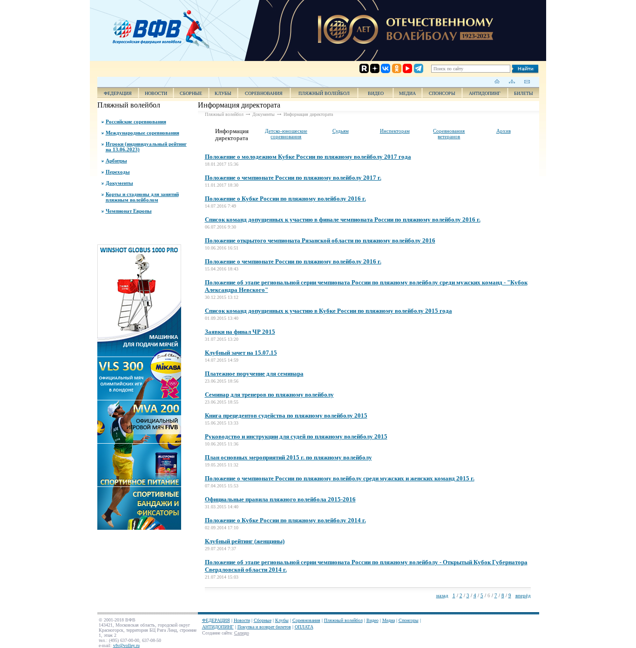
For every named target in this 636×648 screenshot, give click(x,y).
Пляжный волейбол (324, 93)
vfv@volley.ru (126, 645)
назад (442, 595)
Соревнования (264, 93)
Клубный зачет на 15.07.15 (241, 352)
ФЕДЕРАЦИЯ (118, 93)
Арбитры (116, 160)
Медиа (407, 93)
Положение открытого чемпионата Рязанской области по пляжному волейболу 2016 (320, 240)
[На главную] (497, 81)
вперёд (523, 595)
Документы (119, 183)
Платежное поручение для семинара (254, 373)
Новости (156, 93)
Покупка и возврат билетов (264, 626)
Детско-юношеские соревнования (286, 133)
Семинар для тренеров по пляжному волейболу (269, 394)
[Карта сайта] (512, 81)
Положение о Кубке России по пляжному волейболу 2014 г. (285, 520)
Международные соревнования (142, 132)
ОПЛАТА (304, 626)
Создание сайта (216, 632)
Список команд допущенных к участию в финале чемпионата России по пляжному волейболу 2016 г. (342, 219)
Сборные (191, 93)
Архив (503, 131)
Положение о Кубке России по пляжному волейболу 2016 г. (285, 198)
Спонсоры (442, 93)
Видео (372, 620)
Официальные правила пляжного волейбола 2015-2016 (280, 499)
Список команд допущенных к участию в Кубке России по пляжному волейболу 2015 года (328, 310)
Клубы (223, 93)
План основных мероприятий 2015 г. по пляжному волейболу (288, 457)
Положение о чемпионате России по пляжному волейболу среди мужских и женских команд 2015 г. (339, 478)
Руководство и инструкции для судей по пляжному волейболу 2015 (296, 436)
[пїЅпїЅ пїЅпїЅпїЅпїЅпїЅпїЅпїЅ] (163, 28)
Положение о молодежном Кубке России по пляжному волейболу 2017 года (308, 156)
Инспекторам (395, 131)
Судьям (340, 131)
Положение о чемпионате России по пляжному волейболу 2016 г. (293, 261)
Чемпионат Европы (129, 211)
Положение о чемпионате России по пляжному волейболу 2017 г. (293, 177)
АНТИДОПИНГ (485, 93)
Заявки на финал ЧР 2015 (240, 331)
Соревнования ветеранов (449, 133)
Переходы (118, 172)
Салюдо (241, 632)
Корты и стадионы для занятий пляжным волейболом (142, 196)
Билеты (523, 93)
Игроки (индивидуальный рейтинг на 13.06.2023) (146, 146)
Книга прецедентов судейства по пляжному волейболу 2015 (286, 415)
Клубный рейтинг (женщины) (244, 541)
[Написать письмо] (527, 81)
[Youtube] (399, 31)
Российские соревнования (136, 121)
